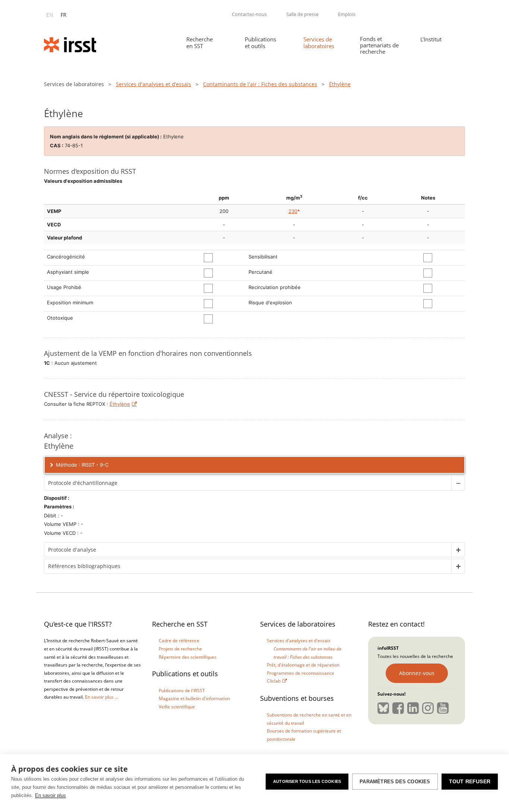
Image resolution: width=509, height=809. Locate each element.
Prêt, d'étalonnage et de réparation (303, 665)
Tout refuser (469, 781)
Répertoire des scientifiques (187, 657)
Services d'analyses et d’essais (153, 84)
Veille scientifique (177, 706)
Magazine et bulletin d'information (194, 698)
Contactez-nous (249, 14)
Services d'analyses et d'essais (299, 640)
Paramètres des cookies (395, 781)
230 (292, 211)
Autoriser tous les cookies (307, 781)
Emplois (346, 14)
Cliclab (274, 681)
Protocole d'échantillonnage (82, 482)
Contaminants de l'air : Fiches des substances (260, 84)
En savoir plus (50, 795)
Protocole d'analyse (72, 549)
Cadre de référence (179, 640)
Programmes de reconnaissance (300, 673)
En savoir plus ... (101, 697)
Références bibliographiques (84, 566)
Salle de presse (302, 14)
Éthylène (120, 404)
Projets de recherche (180, 649)
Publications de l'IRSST (182, 690)
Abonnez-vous (416, 673)
